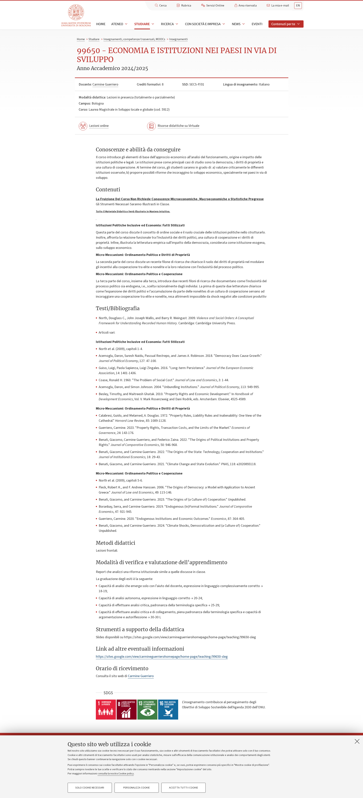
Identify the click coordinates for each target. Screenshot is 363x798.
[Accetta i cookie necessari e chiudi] (357, 741)
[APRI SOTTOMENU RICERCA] (176, 24)
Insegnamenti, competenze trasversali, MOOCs (134, 39)
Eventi (257, 24)
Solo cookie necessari (89, 788)
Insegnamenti (178, 39)
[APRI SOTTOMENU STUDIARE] (152, 24)
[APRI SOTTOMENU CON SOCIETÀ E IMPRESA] (223, 24)
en (298, 5)
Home (100, 24)
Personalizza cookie (136, 788)
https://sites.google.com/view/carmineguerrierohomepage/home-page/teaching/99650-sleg (162, 656)
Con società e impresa (203, 24)
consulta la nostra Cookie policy (116, 774)
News (236, 24)
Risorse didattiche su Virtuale (178, 125)
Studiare (142, 24)
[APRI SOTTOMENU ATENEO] (125, 24)
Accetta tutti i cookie (183, 788)
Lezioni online (99, 125)
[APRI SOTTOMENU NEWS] (243, 24)
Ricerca (167, 24)
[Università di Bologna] (76, 15)
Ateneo (117, 24)
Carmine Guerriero (105, 84)
